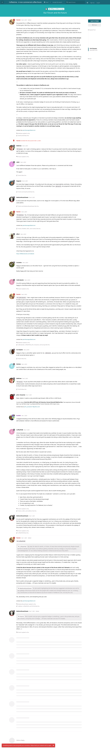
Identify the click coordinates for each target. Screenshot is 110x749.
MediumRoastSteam (26, 588)
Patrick (20, 149)
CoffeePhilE (21, 541)
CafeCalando (22, 297)
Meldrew (21, 215)
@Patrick (58, 186)
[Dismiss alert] (53, 745)
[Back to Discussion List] (2, 2)
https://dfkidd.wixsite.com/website (25, 253)
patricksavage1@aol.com (29, 130)
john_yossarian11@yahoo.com (32, 406)
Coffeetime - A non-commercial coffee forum (25, 2)
